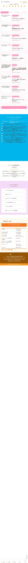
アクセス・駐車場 (8, 206)
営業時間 (24, 2)
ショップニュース (4, 12)
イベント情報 (16, 12)
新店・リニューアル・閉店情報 (11, 210)
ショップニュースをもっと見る (14, 107)
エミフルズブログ (24, 12)
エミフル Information (9, 190)
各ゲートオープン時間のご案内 (7, 249)
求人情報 (11, 12)
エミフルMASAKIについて (10, 202)
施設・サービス (8, 194)
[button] (3, 6)
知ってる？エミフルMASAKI (10, 198)
